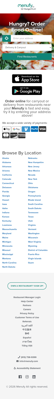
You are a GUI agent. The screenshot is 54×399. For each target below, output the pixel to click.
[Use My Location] (6, 38)
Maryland (6, 233)
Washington (33, 233)
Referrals (27, 321)
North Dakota (8, 267)
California (7, 175)
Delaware (7, 187)
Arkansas (6, 166)
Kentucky (6, 221)
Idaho (5, 208)
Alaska (5, 158)
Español (27, 337)
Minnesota (7, 246)
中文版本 (27, 329)
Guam (31, 262)
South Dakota (34, 208)
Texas (31, 216)
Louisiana (7, 225)
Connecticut (8, 183)
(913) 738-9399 (28, 357)
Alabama (6, 162)
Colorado (6, 179)
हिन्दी (27, 333)
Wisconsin (33, 237)
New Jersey (33, 166)
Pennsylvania (34, 196)
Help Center (27, 301)
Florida (5, 191)
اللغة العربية (27, 325)
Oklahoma (33, 187)
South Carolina (35, 204)
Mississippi (7, 254)
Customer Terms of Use (27, 317)
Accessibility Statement (28, 368)
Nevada (31, 175)
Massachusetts (9, 229)
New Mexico (34, 170)
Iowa (4, 204)
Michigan (6, 242)
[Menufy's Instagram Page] (27, 377)
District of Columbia (38, 250)
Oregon (31, 191)
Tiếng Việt (27, 345)
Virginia (32, 225)
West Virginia (34, 242)
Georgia (6, 196)
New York (32, 179)
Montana (6, 258)
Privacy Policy (27, 313)
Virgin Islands (34, 258)
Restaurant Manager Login (27, 297)
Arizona (6, 170)
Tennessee (33, 212)
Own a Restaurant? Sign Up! (27, 286)
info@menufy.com (28, 361)
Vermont (32, 229)
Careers (27, 309)
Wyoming (32, 246)
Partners (27, 305)
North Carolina (9, 262)
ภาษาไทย (27, 341)
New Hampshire (36, 162)
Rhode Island (34, 200)
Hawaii (5, 200)
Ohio (30, 183)
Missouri (6, 250)
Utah (30, 221)
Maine (5, 237)
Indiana (5, 212)
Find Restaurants (27, 56)
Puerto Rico (33, 254)
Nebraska (32, 158)
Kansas (5, 216)
